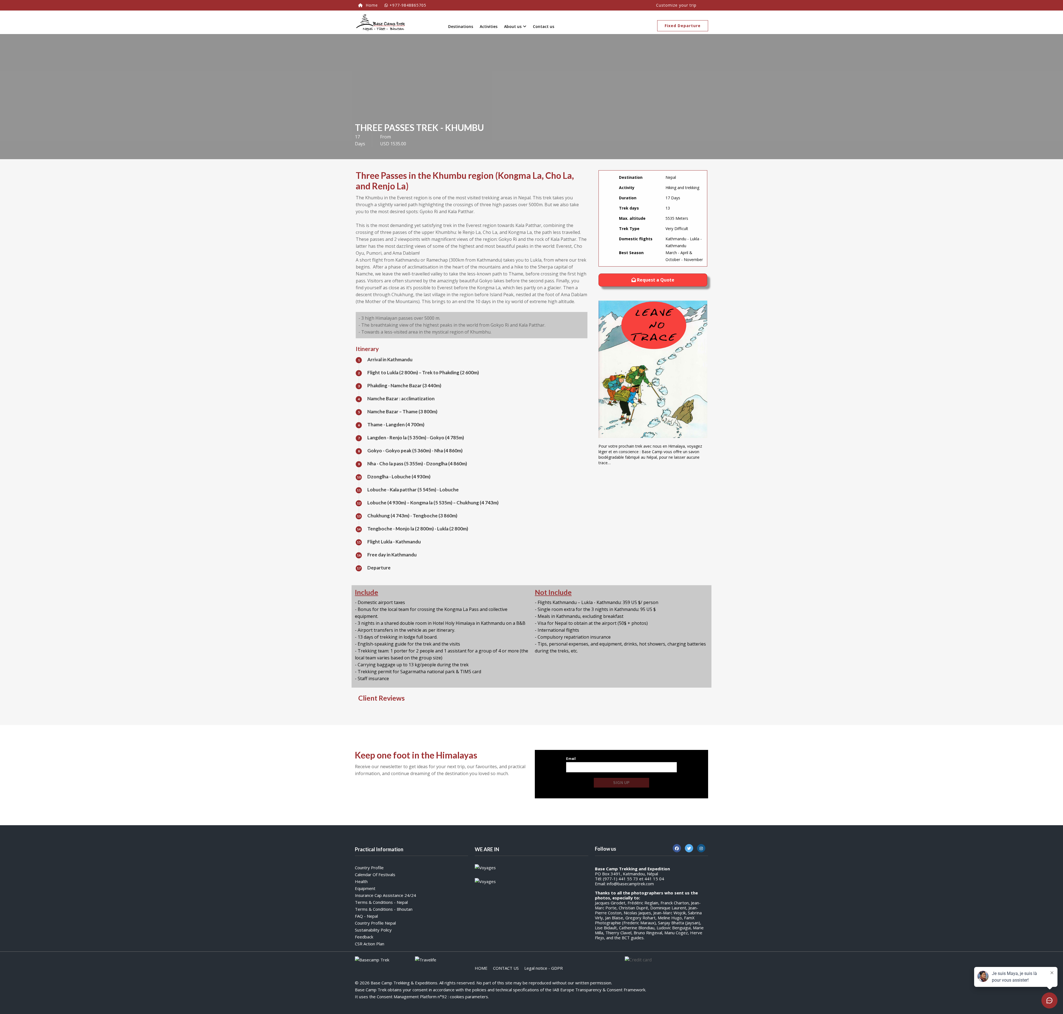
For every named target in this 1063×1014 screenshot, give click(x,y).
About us (513, 26)
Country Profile (369, 867)
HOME (481, 968)
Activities (488, 26)
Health (361, 881)
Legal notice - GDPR (543, 968)
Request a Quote (655, 280)
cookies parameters (469, 996)
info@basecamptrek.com (630, 883)
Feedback (364, 937)
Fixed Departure (683, 25)
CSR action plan (369, 943)
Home (371, 5)
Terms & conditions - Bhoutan (383, 909)
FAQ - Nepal (366, 916)
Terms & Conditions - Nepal (381, 902)
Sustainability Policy (373, 930)
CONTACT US (506, 968)
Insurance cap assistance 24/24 (385, 895)
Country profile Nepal (375, 923)
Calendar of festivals (375, 874)
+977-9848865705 (407, 5)
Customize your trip (676, 5)
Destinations (460, 26)
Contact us (543, 26)
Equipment (365, 888)
